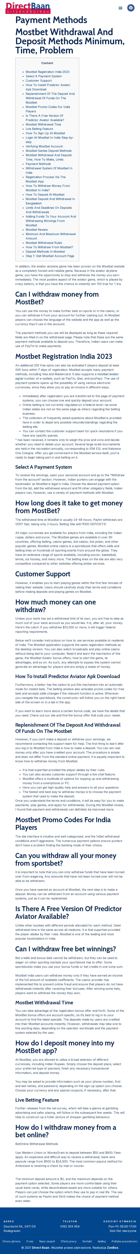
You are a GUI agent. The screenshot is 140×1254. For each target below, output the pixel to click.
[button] (121, 8)
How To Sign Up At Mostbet (45, 133)
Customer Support (39, 80)
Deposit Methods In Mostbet (45, 251)
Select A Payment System (44, 76)
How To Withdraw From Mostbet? (49, 247)
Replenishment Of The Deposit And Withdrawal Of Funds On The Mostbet (50, 98)
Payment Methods (38, 164)
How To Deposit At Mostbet (45, 194)
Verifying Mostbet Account (44, 146)
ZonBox (112, 1247)
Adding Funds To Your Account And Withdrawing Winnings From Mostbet (51, 221)
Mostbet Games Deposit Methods (49, 151)
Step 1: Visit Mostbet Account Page (50, 256)
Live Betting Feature (39, 129)
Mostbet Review (37, 229)
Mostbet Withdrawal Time (43, 124)
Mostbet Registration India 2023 (47, 72)
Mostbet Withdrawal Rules (44, 243)
